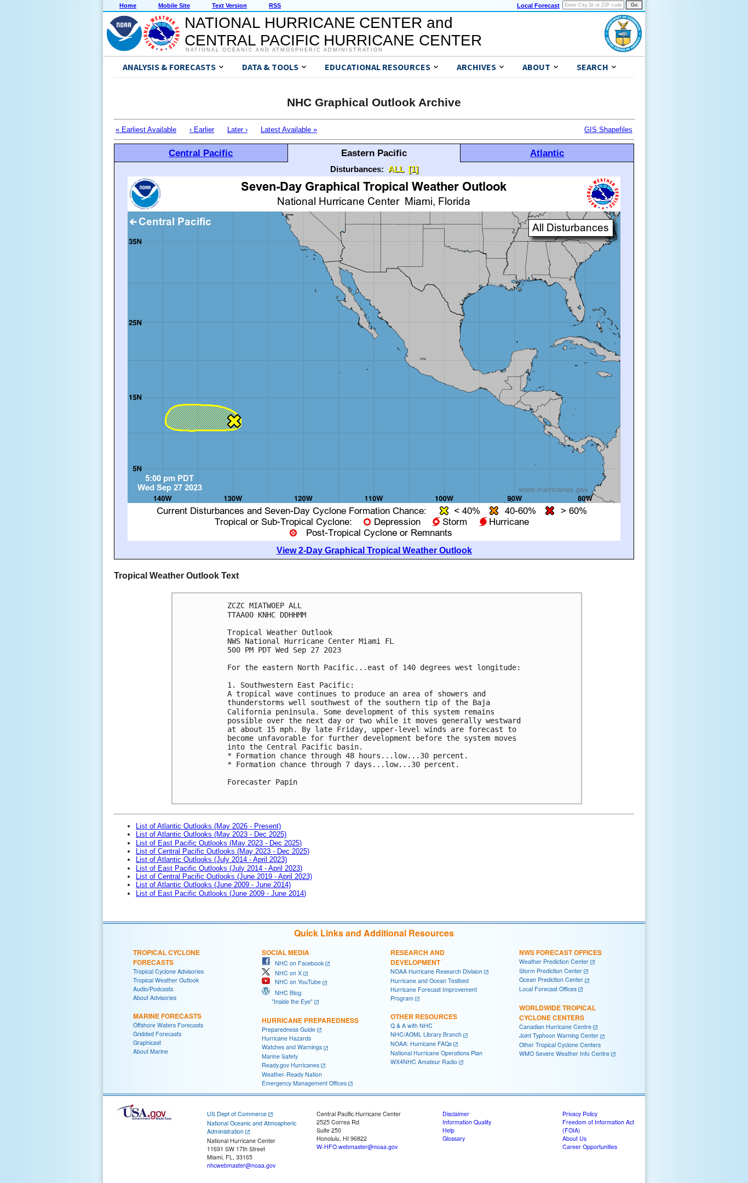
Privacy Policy (579, 1114)
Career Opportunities (589, 1146)
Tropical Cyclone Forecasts (166, 957)
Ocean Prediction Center (551, 979)
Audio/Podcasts (153, 989)
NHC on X (286, 973)
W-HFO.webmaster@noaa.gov (357, 1146)
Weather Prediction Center (554, 961)
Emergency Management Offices (304, 1083)
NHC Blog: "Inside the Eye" (287, 996)
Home (127, 5)
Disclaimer (455, 1114)
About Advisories (154, 997)
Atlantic (547, 152)
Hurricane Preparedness (310, 1020)
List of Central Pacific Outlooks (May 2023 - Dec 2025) (222, 851)
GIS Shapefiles (608, 129)
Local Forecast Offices (548, 989)
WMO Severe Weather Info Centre (564, 1053)
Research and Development (417, 957)
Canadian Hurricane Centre (555, 1026)
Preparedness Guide (288, 1029)
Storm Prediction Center (550, 971)
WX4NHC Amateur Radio (423, 1062)
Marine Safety (280, 1056)
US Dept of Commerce (237, 1114)
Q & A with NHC (411, 1025)
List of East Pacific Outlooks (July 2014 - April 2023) (219, 868)
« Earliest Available (146, 129)
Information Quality (466, 1122)
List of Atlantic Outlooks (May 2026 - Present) (208, 826)
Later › (237, 129)
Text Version (229, 5)
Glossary (453, 1138)
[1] (413, 169)
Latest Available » (289, 129)
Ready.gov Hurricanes (290, 1065)
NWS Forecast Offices (560, 952)
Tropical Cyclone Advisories (168, 971)
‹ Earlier (201, 129)
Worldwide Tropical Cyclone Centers (557, 1012)
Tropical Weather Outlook (166, 980)
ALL (396, 169)
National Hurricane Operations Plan (436, 1053)
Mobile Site (174, 5)
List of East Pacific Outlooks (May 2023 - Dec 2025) (219, 843)
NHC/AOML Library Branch (426, 1034)
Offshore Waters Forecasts (168, 1025)
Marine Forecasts (167, 1016)
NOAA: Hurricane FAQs (421, 1043)
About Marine (150, 1051)
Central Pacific (201, 152)
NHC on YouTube (295, 982)
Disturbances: (357, 169)
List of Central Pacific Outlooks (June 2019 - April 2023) (224, 876)
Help (448, 1130)
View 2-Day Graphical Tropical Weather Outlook (374, 550)
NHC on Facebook (297, 963)
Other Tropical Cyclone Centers (560, 1045)
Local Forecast (538, 5)
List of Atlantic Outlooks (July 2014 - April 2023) (211, 859)
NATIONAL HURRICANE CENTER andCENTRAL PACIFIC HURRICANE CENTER (333, 31)
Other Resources (423, 1016)
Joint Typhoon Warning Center (559, 1035)
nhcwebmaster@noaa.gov (241, 1165)
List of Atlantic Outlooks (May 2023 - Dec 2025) (211, 834)
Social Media (285, 952)
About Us (574, 1138)
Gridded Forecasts (157, 1034)
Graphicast (147, 1042)
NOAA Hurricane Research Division (436, 971)
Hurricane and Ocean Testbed (429, 980)
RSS (275, 5)
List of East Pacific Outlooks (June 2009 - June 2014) (221, 893)
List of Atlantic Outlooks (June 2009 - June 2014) (213, 885)
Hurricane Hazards (286, 1038)
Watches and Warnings (292, 1047)
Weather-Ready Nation (292, 1074)
